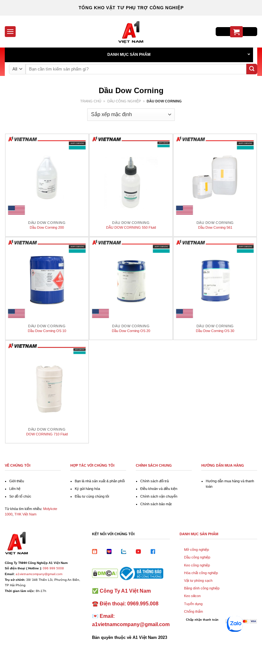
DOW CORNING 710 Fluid (47, 434)
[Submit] (251, 69)
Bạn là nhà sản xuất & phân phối (100, 481)
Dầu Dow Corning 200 (47, 227)
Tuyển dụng (193, 604)
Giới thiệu (16, 481)
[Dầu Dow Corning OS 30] (215, 278)
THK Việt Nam (25, 514)
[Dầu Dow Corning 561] (215, 175)
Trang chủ (90, 101)
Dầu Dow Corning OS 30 (215, 331)
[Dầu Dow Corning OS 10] (47, 278)
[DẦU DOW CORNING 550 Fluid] (131, 175)
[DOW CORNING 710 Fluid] (47, 382)
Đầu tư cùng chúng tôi (92, 496)
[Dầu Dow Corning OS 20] (131, 278)
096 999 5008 (53, 568)
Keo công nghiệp (197, 565)
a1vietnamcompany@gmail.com (39, 574)
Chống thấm (193, 611)
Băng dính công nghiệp (202, 588)
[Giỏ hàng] (236, 31)
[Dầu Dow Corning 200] (47, 175)
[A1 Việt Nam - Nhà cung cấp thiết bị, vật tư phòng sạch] (131, 32)
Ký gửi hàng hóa (87, 489)
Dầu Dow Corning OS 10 (47, 331)
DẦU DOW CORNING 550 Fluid (131, 227)
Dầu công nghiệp (124, 101)
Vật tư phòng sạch (198, 580)
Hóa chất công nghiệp (201, 573)
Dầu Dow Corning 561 (215, 227)
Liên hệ (14, 489)
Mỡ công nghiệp (196, 549)
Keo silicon (192, 596)
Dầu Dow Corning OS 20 (131, 331)
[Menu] (10, 31)
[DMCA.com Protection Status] (105, 573)
